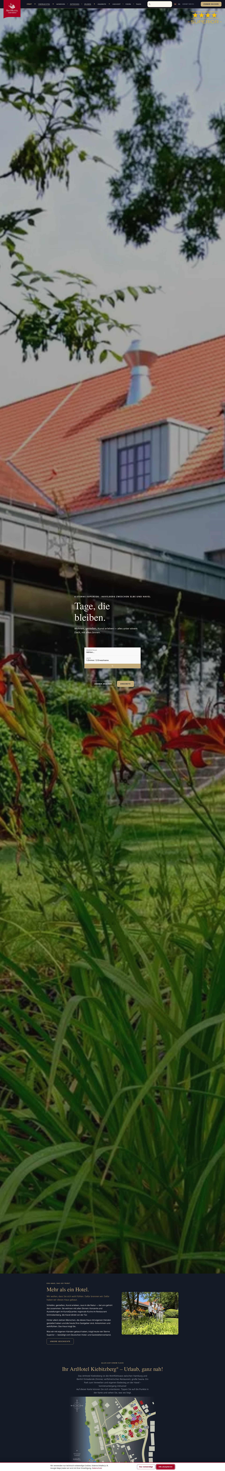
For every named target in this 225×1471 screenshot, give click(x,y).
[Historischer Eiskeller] (128, 1423)
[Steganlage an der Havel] (91, 1461)
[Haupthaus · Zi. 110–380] (137, 1417)
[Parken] (147, 1427)
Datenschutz (97, 1468)
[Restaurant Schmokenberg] (140, 1422)
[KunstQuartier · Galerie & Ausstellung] (133, 1419)
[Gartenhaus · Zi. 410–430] (135, 1408)
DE (175, 4)
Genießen (60, 4)
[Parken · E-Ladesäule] (141, 1413)
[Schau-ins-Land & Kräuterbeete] (124, 1426)
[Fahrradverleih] (133, 1415)
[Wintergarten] (136, 1424)
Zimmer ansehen (103, 684)
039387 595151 (188, 4)
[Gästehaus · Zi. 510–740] (131, 1433)
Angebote (102, 4)
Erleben (87, 4)
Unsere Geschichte (60, 1341)
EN (179, 4)
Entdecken (74, 4)
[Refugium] (123, 1436)
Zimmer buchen (211, 4)
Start (29, 4)
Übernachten (44, 4)
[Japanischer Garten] (125, 1431)
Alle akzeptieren (165, 1467)
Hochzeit (116, 4)
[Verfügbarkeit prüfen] (112, 666)
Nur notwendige (146, 1467)
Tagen (138, 4)
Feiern (128, 4)
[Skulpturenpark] (140, 1430)
